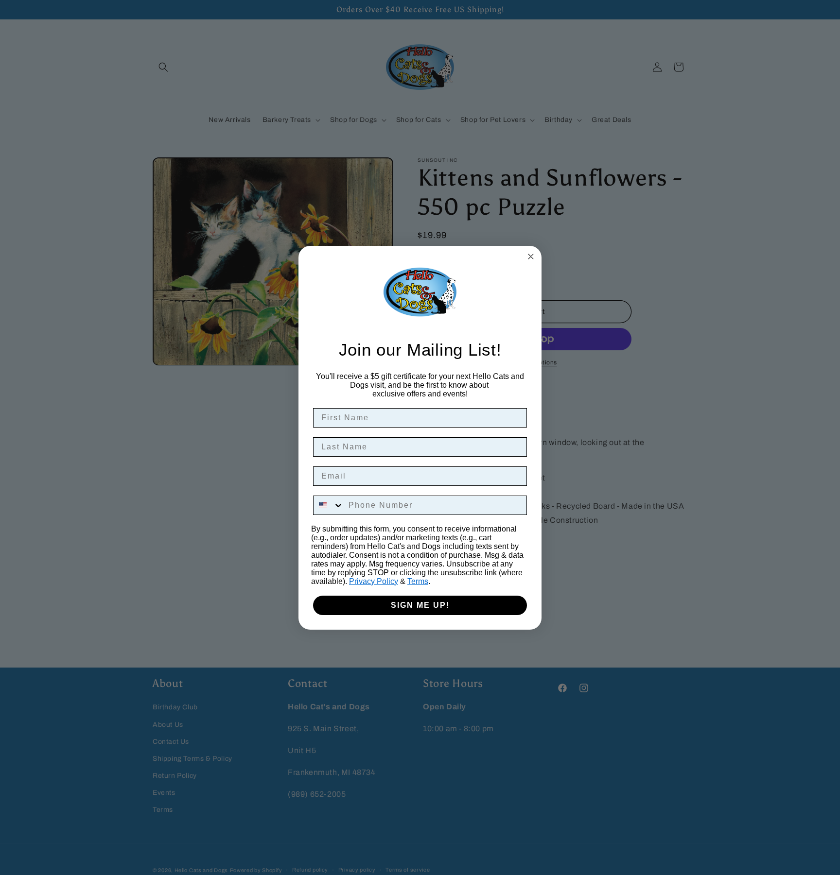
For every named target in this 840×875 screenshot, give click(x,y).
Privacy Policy (373, 581)
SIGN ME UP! (420, 605)
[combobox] (329, 505)
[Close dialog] (531, 256)
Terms (417, 581)
